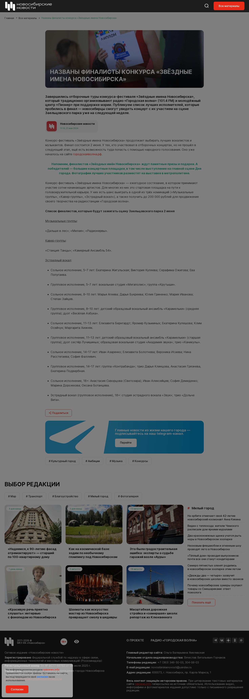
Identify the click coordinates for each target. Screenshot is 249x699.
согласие (42, 676)
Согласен (17, 689)
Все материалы (229, 6)
